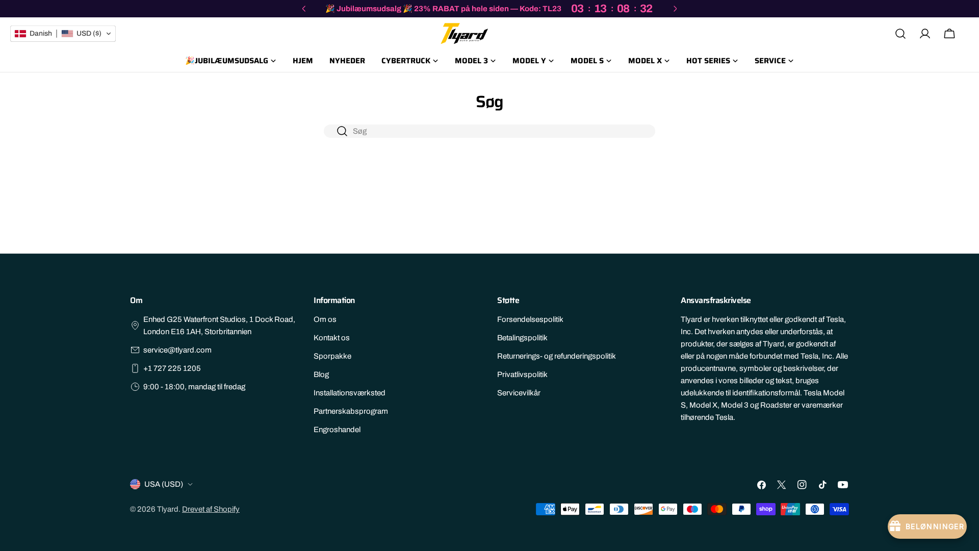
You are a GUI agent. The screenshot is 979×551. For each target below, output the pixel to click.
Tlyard (167, 509)
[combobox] (489, 131)
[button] (63, 34)
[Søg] (900, 33)
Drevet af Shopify (211, 509)
